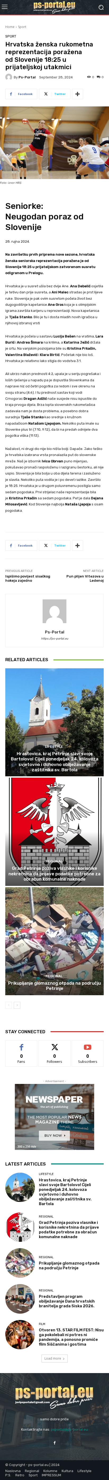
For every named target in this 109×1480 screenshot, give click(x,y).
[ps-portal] (9, 77)
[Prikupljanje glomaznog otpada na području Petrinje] (54, 941)
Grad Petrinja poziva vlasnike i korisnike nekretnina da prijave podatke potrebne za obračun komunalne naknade (54, 874)
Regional (54, 861)
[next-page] (17, 1005)
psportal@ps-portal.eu (69, 1429)
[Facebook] (54, 1442)
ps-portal (27, 77)
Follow (54, 1044)
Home (10, 27)
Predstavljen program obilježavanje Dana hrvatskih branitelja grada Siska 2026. (67, 1301)
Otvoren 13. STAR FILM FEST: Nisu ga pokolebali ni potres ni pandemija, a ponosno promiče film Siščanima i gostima (71, 1337)
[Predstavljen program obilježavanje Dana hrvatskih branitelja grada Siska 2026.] (20, 1299)
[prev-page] (8, 1005)
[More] (77, 94)
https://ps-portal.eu (54, 638)
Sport (22, 27)
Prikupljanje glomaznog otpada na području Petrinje (54, 985)
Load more (52, 1358)
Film (42, 1324)
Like (22, 1044)
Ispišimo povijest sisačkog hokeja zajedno (27, 578)
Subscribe (88, 1044)
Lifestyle (54, 746)
